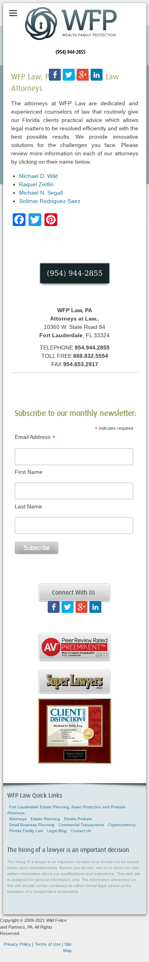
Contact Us (81, 831)
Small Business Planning (31, 825)
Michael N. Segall (41, 192)
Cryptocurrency (121, 825)
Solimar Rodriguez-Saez (49, 201)
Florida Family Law (26, 831)
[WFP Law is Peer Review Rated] (74, 660)
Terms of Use (48, 944)
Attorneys (18, 819)
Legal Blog (57, 831)
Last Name (28, 506)
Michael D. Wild (38, 176)
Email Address (35, 437)
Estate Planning (45, 819)
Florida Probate (78, 819)
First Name (29, 472)
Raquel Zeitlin (36, 184)
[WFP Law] (70, 23)
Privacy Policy (17, 944)
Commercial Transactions (81, 825)
